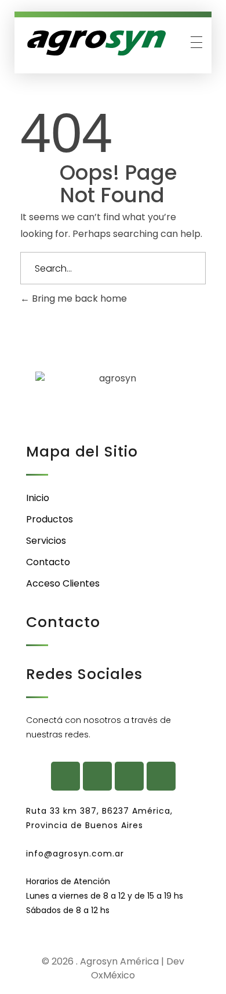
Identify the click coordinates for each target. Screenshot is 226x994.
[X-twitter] (129, 776)
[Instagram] (97, 776)
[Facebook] (65, 776)
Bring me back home (78, 298)
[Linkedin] (161, 776)
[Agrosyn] (95, 43)
